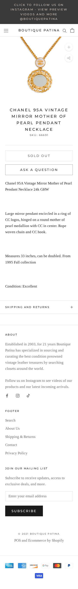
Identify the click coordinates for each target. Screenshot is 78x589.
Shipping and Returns (27, 307)
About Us (12, 428)
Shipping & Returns (20, 437)
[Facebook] (7, 395)
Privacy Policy (16, 453)
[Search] (65, 30)
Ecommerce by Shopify (46, 540)
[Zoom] (69, 47)
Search (10, 420)
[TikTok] (28, 395)
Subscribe (24, 511)
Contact (11, 445)
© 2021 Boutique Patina (39, 533)
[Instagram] (18, 395)
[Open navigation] (6, 30)
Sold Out (39, 156)
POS (17, 540)
